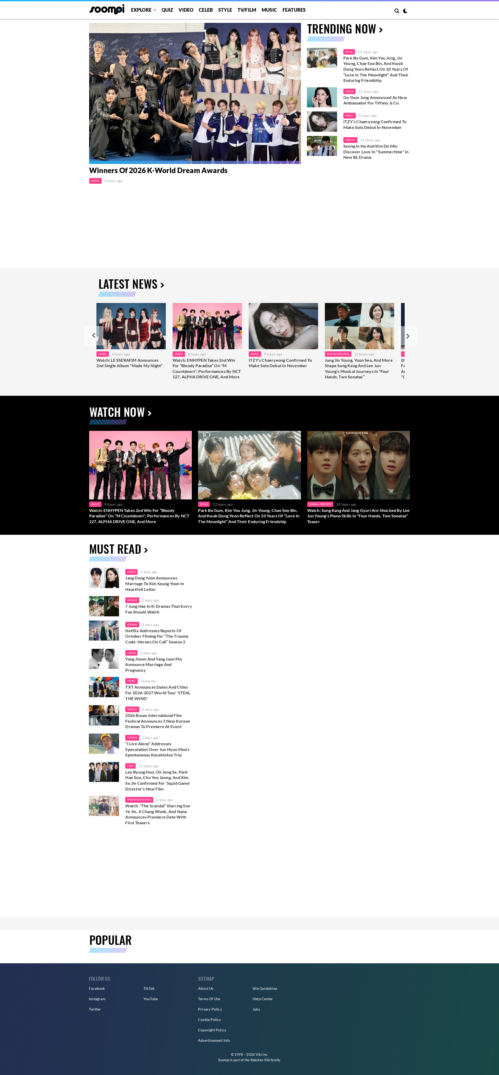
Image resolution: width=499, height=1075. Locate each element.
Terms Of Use (209, 999)
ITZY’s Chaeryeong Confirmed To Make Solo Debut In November (374, 124)
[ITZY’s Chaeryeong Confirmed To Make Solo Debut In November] (322, 121)
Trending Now (341, 28)
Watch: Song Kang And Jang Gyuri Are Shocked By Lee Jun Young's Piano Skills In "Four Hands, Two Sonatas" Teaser (358, 516)
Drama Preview (338, 353)
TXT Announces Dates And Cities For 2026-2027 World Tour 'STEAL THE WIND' (157, 692)
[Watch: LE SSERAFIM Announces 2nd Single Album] (131, 326)
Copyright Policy (212, 1030)
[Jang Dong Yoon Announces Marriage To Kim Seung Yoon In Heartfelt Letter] (104, 578)
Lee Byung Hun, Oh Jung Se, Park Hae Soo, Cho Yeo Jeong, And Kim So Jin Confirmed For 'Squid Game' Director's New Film (157, 780)
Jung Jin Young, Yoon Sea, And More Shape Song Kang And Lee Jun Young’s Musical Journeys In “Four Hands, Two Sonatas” (359, 368)
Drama (350, 139)
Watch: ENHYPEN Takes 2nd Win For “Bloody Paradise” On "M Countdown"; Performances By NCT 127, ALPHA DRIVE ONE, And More (207, 368)
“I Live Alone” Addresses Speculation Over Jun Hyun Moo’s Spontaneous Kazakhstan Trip (157, 749)
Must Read (115, 548)
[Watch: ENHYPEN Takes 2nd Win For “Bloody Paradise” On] (207, 326)
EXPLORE (141, 10)
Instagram (97, 999)
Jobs (256, 1009)
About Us (206, 988)
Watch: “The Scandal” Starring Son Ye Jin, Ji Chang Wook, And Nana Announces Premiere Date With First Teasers (157, 814)
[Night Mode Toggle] (405, 11)
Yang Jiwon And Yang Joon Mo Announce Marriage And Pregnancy (153, 664)
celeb (131, 571)
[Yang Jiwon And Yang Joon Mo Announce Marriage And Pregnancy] (104, 659)
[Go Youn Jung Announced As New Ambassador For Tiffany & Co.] (322, 97)
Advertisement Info (214, 1040)
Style (225, 10)
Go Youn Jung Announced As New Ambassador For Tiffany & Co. (375, 100)
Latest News (128, 283)
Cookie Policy (209, 1019)
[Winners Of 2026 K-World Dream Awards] (195, 93)
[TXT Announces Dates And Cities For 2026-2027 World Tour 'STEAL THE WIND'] (104, 687)
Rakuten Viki (260, 1060)
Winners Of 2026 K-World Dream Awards (158, 170)
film (130, 765)
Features (294, 10)
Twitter (95, 1009)
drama (132, 600)
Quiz (167, 10)
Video (186, 10)
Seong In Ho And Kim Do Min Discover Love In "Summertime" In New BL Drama (376, 151)
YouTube (150, 999)
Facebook (97, 988)
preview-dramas (139, 799)
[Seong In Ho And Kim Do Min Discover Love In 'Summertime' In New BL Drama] (322, 146)
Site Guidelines (265, 988)
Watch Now (117, 411)
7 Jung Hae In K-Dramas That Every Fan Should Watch (158, 609)
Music (269, 10)
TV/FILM (247, 10)
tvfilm (132, 737)
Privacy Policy (210, 1009)
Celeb (206, 10)
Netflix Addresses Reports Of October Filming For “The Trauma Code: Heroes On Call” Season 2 (156, 636)
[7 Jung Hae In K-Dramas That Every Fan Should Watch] (104, 606)
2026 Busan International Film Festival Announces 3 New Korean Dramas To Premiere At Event (157, 721)
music (131, 680)
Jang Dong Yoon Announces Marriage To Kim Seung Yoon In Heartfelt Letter (154, 583)
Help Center (263, 999)
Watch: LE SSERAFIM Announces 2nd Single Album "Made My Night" (129, 363)
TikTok (148, 988)
